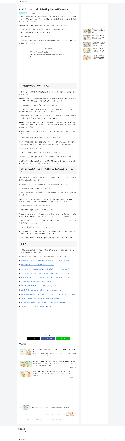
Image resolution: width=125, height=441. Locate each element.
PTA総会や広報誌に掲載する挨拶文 (39, 52)
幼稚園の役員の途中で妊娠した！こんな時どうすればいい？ (38, 286)
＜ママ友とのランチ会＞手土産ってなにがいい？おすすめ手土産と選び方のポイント (45, 302)
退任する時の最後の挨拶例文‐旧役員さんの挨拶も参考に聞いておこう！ (48, 54)
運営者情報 (21, 429)
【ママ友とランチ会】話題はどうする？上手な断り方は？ (38, 306)
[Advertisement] (48, 71)
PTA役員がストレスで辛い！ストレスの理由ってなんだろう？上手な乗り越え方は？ (45, 261)
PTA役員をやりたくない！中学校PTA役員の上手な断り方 (37, 265)
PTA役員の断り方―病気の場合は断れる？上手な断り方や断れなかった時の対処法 (45, 269)
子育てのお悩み (24, 13)
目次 (46, 48)
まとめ (32, 56)
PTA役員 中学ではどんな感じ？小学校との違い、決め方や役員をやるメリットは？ (45, 277)
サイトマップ (22, 431)
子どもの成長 (32, 13)
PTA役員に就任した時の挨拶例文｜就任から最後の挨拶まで (38, 281)
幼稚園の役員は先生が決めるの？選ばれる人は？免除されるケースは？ (42, 290)
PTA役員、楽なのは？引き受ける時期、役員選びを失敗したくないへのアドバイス (45, 273)
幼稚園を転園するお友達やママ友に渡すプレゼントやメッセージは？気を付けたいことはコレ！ (49, 294)
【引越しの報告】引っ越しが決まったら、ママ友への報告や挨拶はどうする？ (43, 298)
